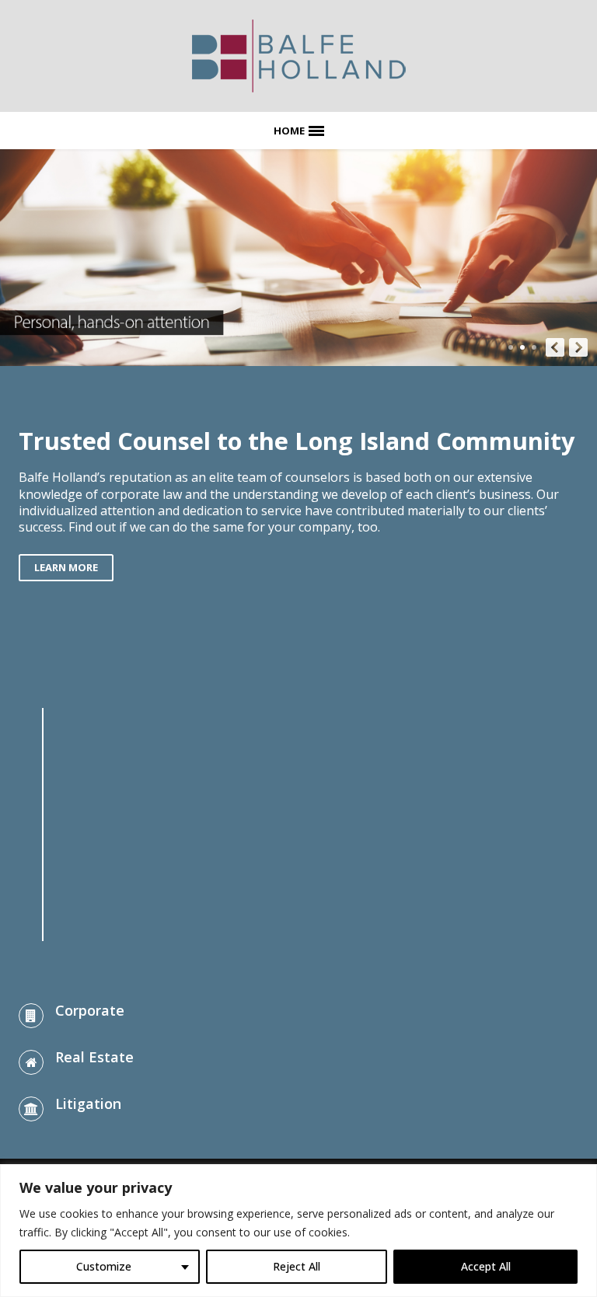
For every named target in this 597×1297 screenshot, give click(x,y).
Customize (103, 1266)
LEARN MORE (66, 567)
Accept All (486, 1266)
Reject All (296, 1266)
